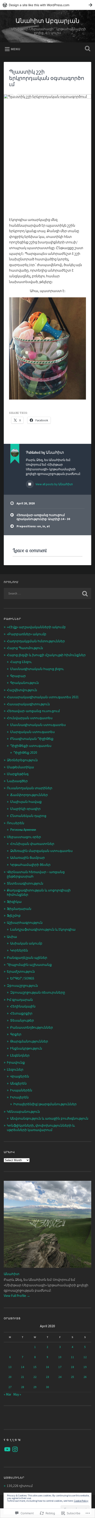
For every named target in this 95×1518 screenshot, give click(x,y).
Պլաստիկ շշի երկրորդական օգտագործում (46, 78)
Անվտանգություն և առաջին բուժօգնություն (49, 1118)
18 (72, 1367)
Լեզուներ (15, 1069)
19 (85, 1367)
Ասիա (12, 937)
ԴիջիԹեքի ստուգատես (30, 746)
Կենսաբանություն (23, 1111)
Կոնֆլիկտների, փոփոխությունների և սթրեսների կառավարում (41, 1127)
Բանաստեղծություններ (31, 1027)
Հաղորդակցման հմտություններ (36, 641)
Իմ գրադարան (20, 1000)
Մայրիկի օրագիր (25, 809)
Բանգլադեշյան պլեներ (27, 957)
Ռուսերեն (15, 823)
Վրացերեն (19, 1076)
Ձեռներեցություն (22, 760)
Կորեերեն (19, 950)
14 (22, 1367)
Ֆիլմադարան (19, 909)
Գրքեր (15, 1034)
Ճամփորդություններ (29, 795)
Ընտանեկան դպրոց (28, 816)
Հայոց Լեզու (21, 662)
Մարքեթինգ (17, 774)
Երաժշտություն (21, 971)
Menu (15, 49)
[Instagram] (15, 1449)
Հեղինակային (23, 1006)
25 (72, 1377)
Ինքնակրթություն (26, 1048)
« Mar (7, 1394)
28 (22, 1387)
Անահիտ (11, 1274)
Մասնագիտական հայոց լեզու (37, 669)
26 (85, 1377)
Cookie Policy (81, 1500)
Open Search (86, 49)
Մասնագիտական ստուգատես (38, 725)
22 (34, 1377)
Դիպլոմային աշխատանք (29, 965)
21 (22, 1377)
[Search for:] (47, 593)
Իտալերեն (19, 1097)
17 (59, 1367)
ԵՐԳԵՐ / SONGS (22, 978)
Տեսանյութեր (22, 1020)
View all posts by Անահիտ (54, 484)
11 (72, 1357)
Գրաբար (18, 676)
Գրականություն (24, 683)
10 (59, 1357)
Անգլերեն (18, 1083)
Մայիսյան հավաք (26, 802)
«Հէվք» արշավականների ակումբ (36, 627)
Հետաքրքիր (21, 1013)
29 (34, 1387)
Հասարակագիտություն (28, 704)
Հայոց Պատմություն (25, 648)
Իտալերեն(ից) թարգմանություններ (45, 1104)
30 (47, 1387)
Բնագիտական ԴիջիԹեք (31, 739)
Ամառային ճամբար (27, 857)
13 (9, 1367)
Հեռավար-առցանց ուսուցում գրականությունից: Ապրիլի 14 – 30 (43, 517)
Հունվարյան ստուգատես (30, 718)
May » (17, 1394)
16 (47, 1367)
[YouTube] (7, 1449)
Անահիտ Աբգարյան (47, 20)
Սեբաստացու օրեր (24, 837)
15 (34, 1367)
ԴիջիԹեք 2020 (25, 752)
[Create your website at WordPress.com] (47, 5)
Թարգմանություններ (29, 1041)
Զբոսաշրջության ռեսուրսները (37, 992)
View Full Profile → (17, 1296)
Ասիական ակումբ (26, 943)
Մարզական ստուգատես (32, 732)
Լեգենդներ (20, 1055)
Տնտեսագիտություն (25, 883)
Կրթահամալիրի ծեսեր (30, 865)
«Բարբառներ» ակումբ (26, 634)
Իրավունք (16, 1062)
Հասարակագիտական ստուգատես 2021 (43, 697)
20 (9, 1377)
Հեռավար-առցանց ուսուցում (33, 711)
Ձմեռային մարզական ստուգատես (41, 851)
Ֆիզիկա (14, 902)
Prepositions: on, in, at (33, 526)
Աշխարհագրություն (25, 922)
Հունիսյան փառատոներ (32, 844)
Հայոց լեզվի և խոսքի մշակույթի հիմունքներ (46, 655)
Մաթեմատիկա (20, 767)
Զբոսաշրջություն (22, 985)
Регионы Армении (23, 829)
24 (59, 1377)
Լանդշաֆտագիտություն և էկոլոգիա (43, 929)
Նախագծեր (17, 781)
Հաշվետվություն (22, 690)
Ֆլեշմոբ (14, 915)
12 (85, 1357)
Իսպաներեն (21, 1090)
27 (9, 1387)
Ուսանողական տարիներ (29, 788)
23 (47, 1377)
